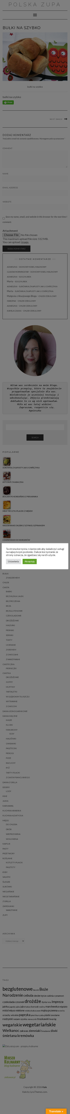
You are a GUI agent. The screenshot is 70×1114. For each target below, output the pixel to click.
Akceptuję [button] (30, 561)
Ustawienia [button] (13, 561)
